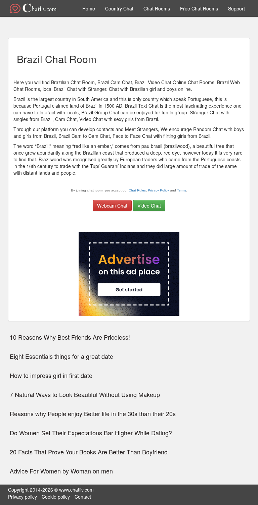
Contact (83, 496)
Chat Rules (137, 190)
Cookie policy (56, 496)
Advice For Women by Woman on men (61, 471)
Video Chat (149, 205)
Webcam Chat (112, 205)
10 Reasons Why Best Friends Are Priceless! (70, 337)
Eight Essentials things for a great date (61, 356)
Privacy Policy (158, 190)
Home (88, 8)
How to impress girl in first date (51, 376)
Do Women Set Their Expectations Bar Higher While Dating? (91, 433)
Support (236, 8)
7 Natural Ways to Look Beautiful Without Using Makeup (85, 395)
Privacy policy (22, 496)
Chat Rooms (156, 8)
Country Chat (119, 8)
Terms (181, 190)
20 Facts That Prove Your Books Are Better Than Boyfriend (89, 452)
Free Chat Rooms (199, 8)
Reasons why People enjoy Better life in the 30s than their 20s (93, 414)
